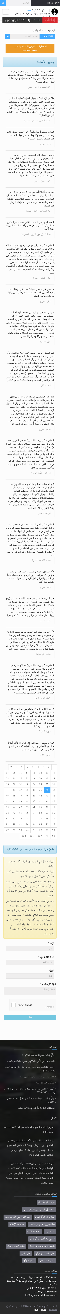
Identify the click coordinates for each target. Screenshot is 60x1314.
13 (33, 773)
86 (27, 824)
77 (33, 819)
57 (7, 801)
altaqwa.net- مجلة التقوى (45, 1292)
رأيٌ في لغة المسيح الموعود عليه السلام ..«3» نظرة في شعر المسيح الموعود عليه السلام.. (30, 1069)
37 (33, 790)
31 (20, 784)
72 (14, 813)
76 (40, 819)
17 (7, 773)
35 (47, 790)
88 (14, 824)
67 (47, 813)
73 (7, 813)
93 (33, 830)
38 (27, 790)
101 (32, 836)
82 (53, 824)
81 (7, 819)
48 (14, 796)
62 (27, 807)
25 (7, 778)
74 (53, 819)
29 (33, 784)
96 (14, 830)
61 (33, 807)
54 (27, 801)
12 (40, 773)
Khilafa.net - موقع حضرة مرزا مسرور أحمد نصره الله (33, 1277)
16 (14, 773)
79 (20, 819)
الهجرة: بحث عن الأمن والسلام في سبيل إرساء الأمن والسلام (30, 1061)
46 (27, 796)
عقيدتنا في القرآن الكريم (45, 1217)
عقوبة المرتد (50, 1231)
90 (53, 830)
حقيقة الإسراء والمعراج (45, 1253)
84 (40, 824)
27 (47, 784)
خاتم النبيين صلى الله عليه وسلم (17, 1217)
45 (33, 796)
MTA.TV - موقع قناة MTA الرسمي (41, 1288)
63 (20, 807)
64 (14, 807)
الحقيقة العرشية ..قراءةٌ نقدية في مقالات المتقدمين (35, 1108)
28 (40, 784)
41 (7, 790)
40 (14, 790)
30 (27, 784)
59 (47, 807)
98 (53, 836)
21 (33, 778)
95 (20, 830)
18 (53, 778)
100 (40, 836)
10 (53, 773)
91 (47, 830)
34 (53, 790)
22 (27, 778)
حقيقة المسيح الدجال (16, 1246)
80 (14, 819)
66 (53, 813)
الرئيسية (51, 30)
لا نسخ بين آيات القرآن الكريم (42, 1239)
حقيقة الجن (26, 1253)
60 (40, 807)
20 (40, 778)
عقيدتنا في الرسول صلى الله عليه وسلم (39, 1210)
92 (40, 830)
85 (33, 824)
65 (7, 807)
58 (53, 807)
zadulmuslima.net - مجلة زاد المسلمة (40, 1295)
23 (20, 778)
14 (27, 773)
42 (53, 796)
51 (47, 801)
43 (47, 796)
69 (33, 813)
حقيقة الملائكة (29, 1261)
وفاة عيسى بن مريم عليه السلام (42, 1224)
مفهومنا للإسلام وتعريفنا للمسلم (42, 1246)
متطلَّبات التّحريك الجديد (45, 1083)
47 (20, 796)
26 (53, 784)
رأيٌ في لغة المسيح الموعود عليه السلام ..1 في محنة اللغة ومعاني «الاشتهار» (31, 1100)
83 (47, 824)
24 (14, 778)
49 (7, 796)
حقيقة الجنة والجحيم (47, 1261)
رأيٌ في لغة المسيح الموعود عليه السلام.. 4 (38, 1055)
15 (20, 773)
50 (53, 801)
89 (7, 824)
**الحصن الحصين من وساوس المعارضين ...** (37, 1077)
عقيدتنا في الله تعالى (46, 1202)
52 (40, 801)
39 (20, 790)
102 (24, 836)
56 (14, 801)
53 (33, 801)
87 (20, 824)
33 (7, 784)
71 (20, 813)
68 (40, 813)
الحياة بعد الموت (33, 1231)
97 (7, 830)
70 (27, 813)
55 (20, 801)
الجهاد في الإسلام (17, 1224)
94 (27, 830)
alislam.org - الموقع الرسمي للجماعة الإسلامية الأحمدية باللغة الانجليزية (32, 1283)
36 (40, 790)
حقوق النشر (40, 1309)
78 (27, 819)
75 (47, 819)
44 (40, 796)
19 (47, 778)
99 (47, 836)
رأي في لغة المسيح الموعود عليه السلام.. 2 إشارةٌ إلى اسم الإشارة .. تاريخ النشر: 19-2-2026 (29, 1091)
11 (47, 773)
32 (14, 784)
